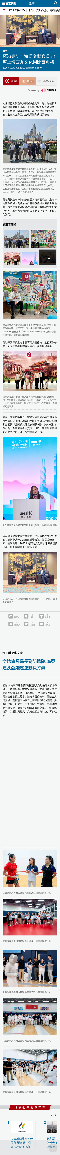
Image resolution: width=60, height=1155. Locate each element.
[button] (51, 1115)
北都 (31, 10)
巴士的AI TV (17, 10)
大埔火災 (42, 10)
